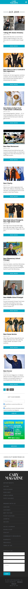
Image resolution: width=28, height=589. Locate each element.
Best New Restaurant (11, 146)
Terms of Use (7, 545)
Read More (14, 46)
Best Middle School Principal (13, 297)
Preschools (7, 542)
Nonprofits (7, 539)
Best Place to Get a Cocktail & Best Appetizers (14, 70)
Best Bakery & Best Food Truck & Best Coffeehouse (12, 109)
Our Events (6, 510)
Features (6, 486)
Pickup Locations (9, 516)
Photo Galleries (8, 498)
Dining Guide (7, 529)
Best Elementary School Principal (11, 259)
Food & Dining (8, 489)
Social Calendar (9, 526)
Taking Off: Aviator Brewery (13, 33)
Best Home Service (10, 334)
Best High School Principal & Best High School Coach (13, 221)
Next (11, 389)
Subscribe (6, 507)
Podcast (6, 532)
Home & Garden (8, 495)
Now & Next (7, 492)
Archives (14, 446)
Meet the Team (7, 513)
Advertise (6, 519)
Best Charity (7, 183)
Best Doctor (7, 371)
